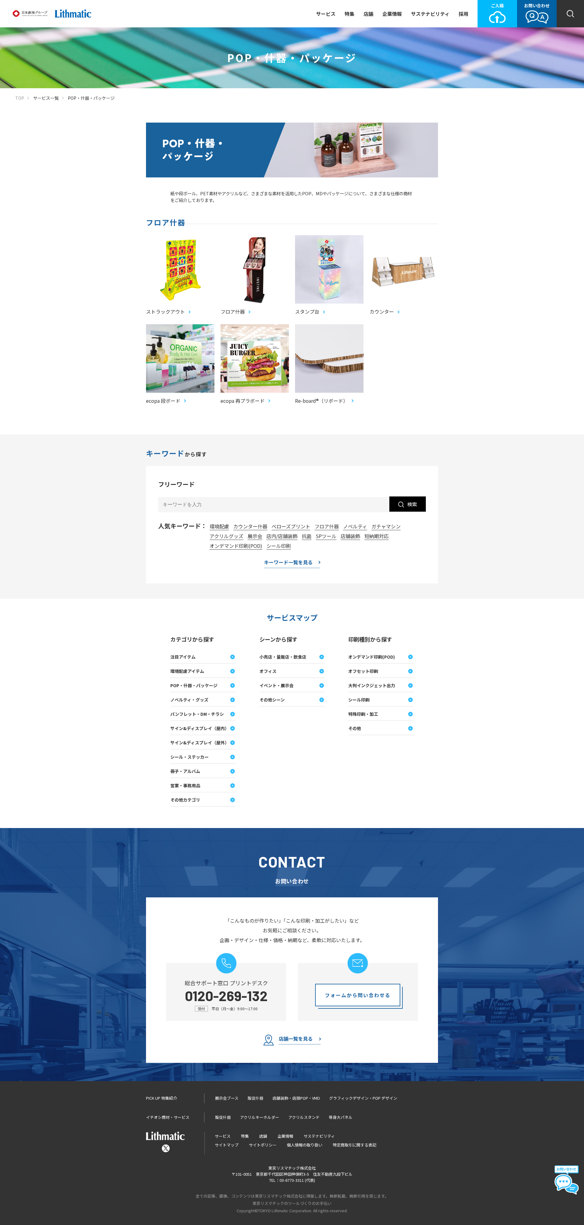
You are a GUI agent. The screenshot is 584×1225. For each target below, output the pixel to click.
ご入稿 (497, 5)
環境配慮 (219, 526)
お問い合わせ (537, 5)
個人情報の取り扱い (304, 1145)
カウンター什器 (250, 526)
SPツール (326, 536)
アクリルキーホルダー (259, 1117)
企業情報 (392, 13)
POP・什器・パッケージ (91, 98)
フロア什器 (327, 526)
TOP (19, 98)
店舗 (368, 13)
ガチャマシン (386, 526)
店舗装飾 (350, 536)
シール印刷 (278, 545)
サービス (325, 13)
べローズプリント (291, 526)
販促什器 (255, 1098)
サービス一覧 (46, 98)
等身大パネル (341, 1117)
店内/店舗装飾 (281, 536)
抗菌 (306, 536)
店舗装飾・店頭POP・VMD (296, 1098)
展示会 (255, 536)
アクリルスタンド (304, 1117)
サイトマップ (226, 1145)
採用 (463, 13)
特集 (349, 13)
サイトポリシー (262, 1145)
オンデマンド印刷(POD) (236, 545)
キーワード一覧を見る (288, 563)
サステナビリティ (430, 13)
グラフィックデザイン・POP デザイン (363, 1098)
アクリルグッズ (226, 536)
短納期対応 (376, 536)
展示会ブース (226, 1098)
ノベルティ (355, 526)
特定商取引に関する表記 (354, 1145)
